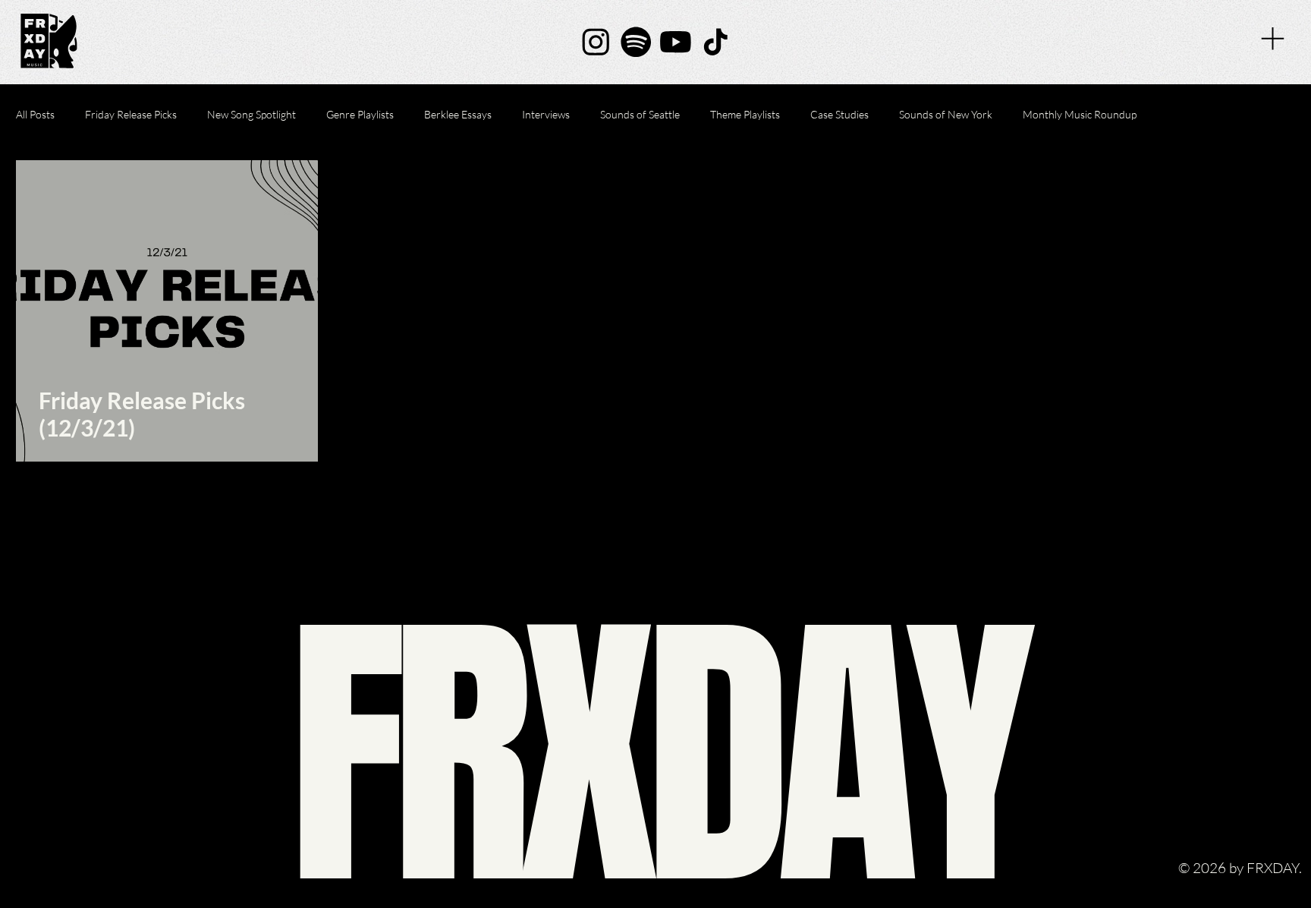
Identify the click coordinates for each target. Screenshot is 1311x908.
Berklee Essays (458, 114)
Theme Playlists (745, 114)
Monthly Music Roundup (1080, 114)
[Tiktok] (715, 42)
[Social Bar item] (595, 42)
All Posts (35, 114)
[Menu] (1273, 38)
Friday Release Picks (131, 114)
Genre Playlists (360, 114)
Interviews (546, 114)
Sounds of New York (945, 114)
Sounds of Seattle (640, 114)
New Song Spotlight (251, 114)
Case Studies (839, 114)
